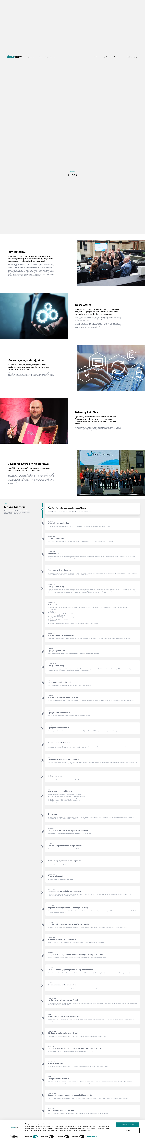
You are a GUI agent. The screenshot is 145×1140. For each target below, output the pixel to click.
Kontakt (52, 57)
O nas (40, 57)
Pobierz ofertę (132, 57)
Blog (46, 57)
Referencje (115, 57)
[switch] (51, 1136)
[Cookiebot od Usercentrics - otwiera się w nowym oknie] (14, 1136)
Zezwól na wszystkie (128, 1124)
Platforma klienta (98, 57)
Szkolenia (110, 57)
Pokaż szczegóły (92, 1136)
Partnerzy (121, 57)
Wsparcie (105, 57)
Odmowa (127, 1130)
